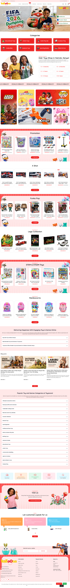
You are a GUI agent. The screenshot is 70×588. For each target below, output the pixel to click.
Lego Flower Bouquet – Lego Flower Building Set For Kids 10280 (35, 249)
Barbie (37, 563)
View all (35, 385)
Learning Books (6, 424)
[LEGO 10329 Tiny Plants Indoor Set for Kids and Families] (49, 241)
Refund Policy (55, 566)
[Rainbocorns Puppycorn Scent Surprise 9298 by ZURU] (49, 307)
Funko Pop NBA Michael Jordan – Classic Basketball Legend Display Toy (49, 216)
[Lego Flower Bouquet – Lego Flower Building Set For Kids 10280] (35, 241)
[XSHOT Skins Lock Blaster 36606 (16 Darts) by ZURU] (35, 175)
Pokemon (37, 569)
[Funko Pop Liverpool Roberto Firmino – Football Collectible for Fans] (63, 207)
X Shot (37, 567)
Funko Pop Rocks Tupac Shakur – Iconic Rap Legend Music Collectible (35, 216)
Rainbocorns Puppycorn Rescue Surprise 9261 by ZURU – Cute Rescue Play (35, 315)
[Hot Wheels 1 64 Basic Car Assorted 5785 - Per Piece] (35, 142)
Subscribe (43, 550)
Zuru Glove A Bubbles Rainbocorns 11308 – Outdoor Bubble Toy (21, 315)
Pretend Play (5, 464)
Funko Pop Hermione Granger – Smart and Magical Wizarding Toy (7, 216)
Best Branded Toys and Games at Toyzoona (12, 341)
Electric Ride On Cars (7, 460)
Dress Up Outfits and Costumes (9, 404)
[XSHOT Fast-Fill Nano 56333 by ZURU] (63, 175)
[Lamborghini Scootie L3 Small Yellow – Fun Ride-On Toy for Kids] (49, 142)
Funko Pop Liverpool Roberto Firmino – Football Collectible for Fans (63, 216)
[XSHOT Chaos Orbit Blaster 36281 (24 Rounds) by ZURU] (21, 175)
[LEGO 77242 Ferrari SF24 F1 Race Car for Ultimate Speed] (21, 241)
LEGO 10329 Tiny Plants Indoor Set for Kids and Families (49, 249)
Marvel (37, 572)
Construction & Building (8, 452)
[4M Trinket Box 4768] (35, 274)
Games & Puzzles (6, 440)
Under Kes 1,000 (21, 563)
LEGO (37, 561)
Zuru (36, 565)
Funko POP (38, 576)
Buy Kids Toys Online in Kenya (9, 337)
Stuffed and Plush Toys (8, 428)
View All (35, 222)
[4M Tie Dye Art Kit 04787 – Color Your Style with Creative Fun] (21, 274)
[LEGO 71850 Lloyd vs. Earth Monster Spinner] (7, 241)
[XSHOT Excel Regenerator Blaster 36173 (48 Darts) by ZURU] (7, 175)
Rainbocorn (38, 574)
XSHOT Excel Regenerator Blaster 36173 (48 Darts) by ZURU (7, 183)
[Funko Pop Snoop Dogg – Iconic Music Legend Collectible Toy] (21, 207)
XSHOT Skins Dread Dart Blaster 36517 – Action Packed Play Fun (49, 183)
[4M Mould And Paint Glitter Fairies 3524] (63, 274)
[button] (32, 30)
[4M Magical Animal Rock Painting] (49, 274)
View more (35, 157)
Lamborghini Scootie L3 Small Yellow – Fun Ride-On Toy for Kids (49, 151)
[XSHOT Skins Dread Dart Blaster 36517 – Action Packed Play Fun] (49, 175)
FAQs (54, 564)
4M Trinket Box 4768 (35, 281)
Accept (64, 583)
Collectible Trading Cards (8, 408)
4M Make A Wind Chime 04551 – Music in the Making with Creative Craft (7, 282)
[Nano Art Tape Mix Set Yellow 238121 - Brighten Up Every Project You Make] (7, 142)
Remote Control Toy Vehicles (9, 412)
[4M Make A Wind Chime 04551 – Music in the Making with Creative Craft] (7, 274)
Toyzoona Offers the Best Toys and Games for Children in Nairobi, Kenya (18, 345)
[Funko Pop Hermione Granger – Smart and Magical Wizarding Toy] (7, 207)
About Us (20, 574)
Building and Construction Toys (24, 570)
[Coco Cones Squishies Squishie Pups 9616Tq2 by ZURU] (63, 142)
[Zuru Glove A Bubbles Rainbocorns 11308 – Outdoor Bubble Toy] (21, 307)
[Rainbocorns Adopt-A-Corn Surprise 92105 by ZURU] (63, 307)
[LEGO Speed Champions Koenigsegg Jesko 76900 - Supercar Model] (63, 241)
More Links (20, 576)
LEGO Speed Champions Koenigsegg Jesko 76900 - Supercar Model (63, 249)
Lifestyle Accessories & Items (9, 400)
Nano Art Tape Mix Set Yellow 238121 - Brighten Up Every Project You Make (7, 151)
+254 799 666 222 (5, 566)
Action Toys (5, 448)
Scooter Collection (7, 416)
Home (19, 561)
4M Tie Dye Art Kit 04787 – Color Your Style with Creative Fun (21, 282)
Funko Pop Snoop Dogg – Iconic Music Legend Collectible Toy (21, 216)
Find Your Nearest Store (35, 500)
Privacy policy (59, 583)
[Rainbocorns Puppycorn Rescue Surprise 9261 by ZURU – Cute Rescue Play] (35, 307)
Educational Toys (6, 444)
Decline (61, 585)
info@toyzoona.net (5, 568)
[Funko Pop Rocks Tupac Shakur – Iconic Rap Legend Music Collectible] (35, 207)
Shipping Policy (56, 565)
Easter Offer (20, 565)
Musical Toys (5, 420)
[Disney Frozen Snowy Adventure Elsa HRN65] (21, 142)
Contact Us (55, 563)
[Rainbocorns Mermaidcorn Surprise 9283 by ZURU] (7, 307)
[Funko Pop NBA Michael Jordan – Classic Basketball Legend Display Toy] (49, 207)
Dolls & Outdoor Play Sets (8, 432)
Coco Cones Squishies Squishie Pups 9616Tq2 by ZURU (63, 151)
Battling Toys (6, 436)
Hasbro (37, 570)
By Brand (20, 567)
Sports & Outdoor (6, 456)
